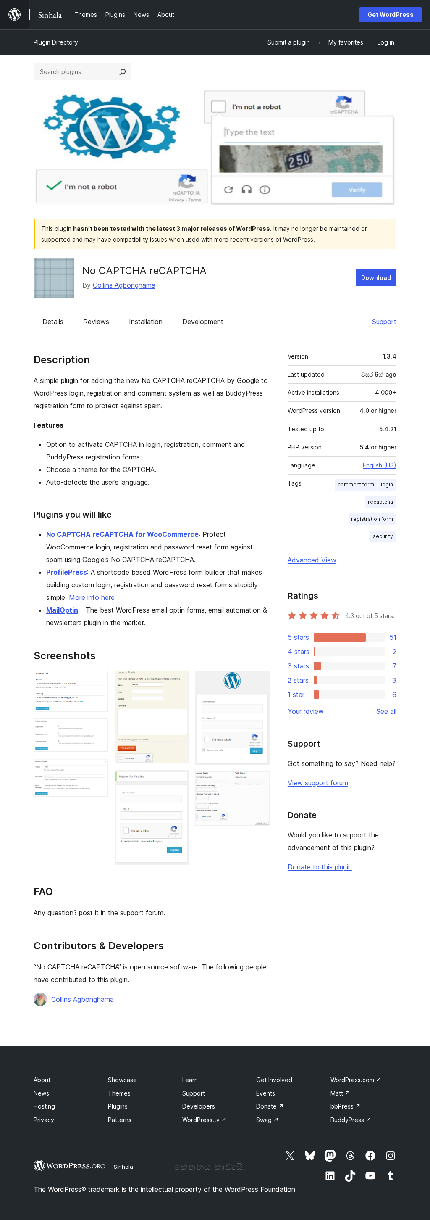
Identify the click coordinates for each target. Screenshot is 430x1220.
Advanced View (312, 560)
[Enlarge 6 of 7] (258, 682)
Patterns (119, 1119)
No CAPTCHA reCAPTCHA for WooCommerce (122, 534)
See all (386, 711)
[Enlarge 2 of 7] (96, 730)
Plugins (118, 1106)
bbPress (345, 1106)
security (383, 536)
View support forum (318, 783)
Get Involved (274, 1079)
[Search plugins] (122, 71)
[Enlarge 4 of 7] (177, 682)
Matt (340, 1093)
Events (265, 1093)
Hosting (44, 1106)
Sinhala (123, 1166)
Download (376, 277)
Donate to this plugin (320, 867)
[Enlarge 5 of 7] (177, 781)
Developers (198, 1106)
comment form (356, 484)
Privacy (44, 1119)
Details (52, 321)
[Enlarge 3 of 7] (96, 770)
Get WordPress (390, 14)
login (387, 484)
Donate (270, 1106)
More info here (92, 597)
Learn (190, 1079)
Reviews (96, 321)
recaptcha (380, 502)
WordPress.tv (204, 1119)
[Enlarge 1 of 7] (96, 682)
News (41, 1093)
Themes (119, 1093)
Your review (306, 711)
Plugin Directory (56, 42)
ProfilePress (66, 572)
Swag (267, 1119)
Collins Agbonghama (124, 285)
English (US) (379, 465)
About (42, 1079)
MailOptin (62, 610)
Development (202, 321)
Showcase (122, 1079)
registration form (372, 519)
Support (384, 321)
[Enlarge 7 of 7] (258, 783)
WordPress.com (355, 1079)
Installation (146, 321)
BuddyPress (350, 1119)
